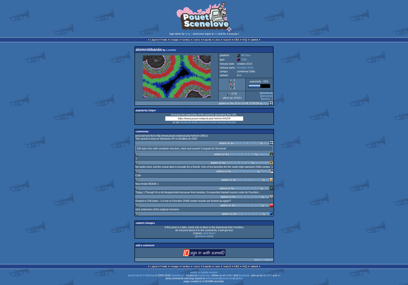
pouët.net (133, 275)
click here (208, 233)
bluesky (222, 122)
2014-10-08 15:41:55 (242, 154)
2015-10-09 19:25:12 (248, 205)
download (266, 93)
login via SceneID (211, 253)
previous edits (204, 236)
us (216, 33)
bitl (267, 179)
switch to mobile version (204, 272)
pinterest (204, 122)
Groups (174, 39)
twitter (195, 122)
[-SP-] (271, 188)
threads (231, 122)
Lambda (171, 50)
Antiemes (263, 154)
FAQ (244, 39)
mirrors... (267, 98)
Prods (163, 39)
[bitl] (271, 179)
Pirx (267, 205)
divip (266, 103)
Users (196, 39)
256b (242, 59)
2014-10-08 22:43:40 (244, 171)
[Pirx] (271, 205)
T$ (267, 213)
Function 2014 (245, 67)
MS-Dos (243, 55)
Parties (185, 39)
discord (267, 275)
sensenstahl (262, 162)
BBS (236, 39)
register (268, 259)
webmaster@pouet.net (219, 278)
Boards (207, 39)
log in (257, 259)
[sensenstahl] (271, 162)
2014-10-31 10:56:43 (249, 196)
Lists (217, 39)
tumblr (213, 122)
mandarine (177, 275)
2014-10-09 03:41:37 (249, 179)
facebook (185, 122)
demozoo (266, 96)
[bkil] (271, 196)
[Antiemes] (271, 154)
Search (226, 39)
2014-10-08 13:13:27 (247, 143)
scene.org (204, 275)
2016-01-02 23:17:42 (250, 213)
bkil (267, 196)
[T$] (271, 213)
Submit (253, 39)
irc (279, 275)
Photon (265, 171)
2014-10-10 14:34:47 (247, 188)
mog (187, 33)
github (239, 278)
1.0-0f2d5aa (148, 275)
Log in (153, 39)
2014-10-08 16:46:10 (239, 162)
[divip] (271, 103)
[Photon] (271, 171)
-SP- (266, 188)
